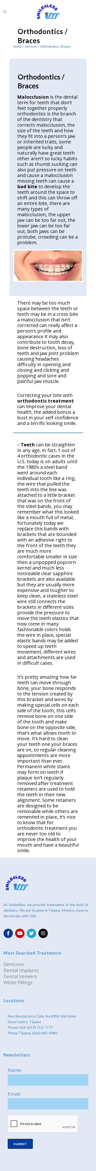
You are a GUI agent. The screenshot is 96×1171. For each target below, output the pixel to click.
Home (17, 46)
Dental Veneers (20, 976)
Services (31, 46)
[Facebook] (8, 933)
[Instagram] (43, 933)
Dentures (13, 964)
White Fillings (18, 982)
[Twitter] (31, 933)
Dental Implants (21, 970)
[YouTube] (19, 933)
